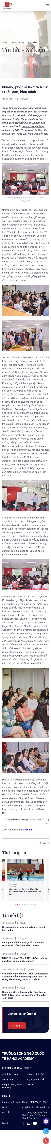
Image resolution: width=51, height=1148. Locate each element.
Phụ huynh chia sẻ (35, 1079)
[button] (15, 904)
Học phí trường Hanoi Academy (12, 1086)
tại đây (29, 829)
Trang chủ (8, 42)
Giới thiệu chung (10, 1074)
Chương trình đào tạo (37, 1074)
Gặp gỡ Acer (8, 1079)
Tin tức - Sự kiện (27, 42)
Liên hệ (30, 1084)
